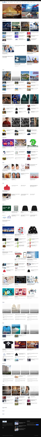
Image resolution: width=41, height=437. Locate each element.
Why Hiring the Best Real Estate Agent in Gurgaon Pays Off (32, 375)
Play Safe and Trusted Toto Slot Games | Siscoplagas (20, 314)
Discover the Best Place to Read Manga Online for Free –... (10, 151)
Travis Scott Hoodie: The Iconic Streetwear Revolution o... (9, 238)
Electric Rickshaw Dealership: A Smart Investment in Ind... (10, 130)
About (7, 0)
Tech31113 (15, 297)
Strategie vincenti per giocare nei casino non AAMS (9, 396)
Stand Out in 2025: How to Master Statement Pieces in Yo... (19, 234)
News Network (10, 0)
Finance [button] (20, 2)
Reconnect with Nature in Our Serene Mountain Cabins (22, 400)
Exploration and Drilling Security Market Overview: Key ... (34, 245)
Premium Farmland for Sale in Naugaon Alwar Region (20, 380)
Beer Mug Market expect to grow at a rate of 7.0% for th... (16, 215)
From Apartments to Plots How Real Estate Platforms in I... (22, 375)
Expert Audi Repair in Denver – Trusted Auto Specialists (10, 133)
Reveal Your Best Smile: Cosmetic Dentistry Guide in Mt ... (33, 164)
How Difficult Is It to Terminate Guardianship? (5, 199)
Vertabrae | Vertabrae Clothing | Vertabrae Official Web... (8, 349)
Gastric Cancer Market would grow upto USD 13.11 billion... (25, 215)
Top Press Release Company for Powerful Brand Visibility (34, 39)
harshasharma (20, 246)
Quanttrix (15, 260)
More (34, 2)
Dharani (15, 46)
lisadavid (22, 312)
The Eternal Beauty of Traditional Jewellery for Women (9, 111)
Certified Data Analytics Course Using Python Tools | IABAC (20, 64)
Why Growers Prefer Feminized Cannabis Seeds (22, 403)
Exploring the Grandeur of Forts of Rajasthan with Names (34, 82)
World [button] (25, 2)
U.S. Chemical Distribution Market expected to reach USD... (33, 215)
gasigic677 (22, 195)
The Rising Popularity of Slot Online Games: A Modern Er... (32, 314)
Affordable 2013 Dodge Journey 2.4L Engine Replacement (24, 125)
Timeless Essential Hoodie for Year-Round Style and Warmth (25, 102)
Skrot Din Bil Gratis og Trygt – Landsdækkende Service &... (34, 133)
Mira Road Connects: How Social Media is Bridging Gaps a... (8, 154)
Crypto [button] (14, 2)
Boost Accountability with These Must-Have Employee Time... (7, 296)
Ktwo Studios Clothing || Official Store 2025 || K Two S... (34, 270)
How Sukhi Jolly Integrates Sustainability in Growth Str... (32, 266)
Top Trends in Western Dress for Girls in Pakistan (33, 102)
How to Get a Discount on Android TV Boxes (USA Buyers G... (34, 158)
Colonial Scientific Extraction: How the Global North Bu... (22, 335)
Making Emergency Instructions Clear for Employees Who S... (32, 64)
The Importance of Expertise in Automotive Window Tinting (34, 130)
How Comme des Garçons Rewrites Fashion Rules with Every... (22, 353)
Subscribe (37, 424)
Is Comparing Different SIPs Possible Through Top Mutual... (32, 259)
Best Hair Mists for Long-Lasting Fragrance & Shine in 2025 (15, 211)
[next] (20, 11)
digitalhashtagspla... (8, 264)
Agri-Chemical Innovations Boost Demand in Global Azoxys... (32, 317)
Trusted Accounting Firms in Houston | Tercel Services (34, 263)
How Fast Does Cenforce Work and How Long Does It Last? (6, 170)
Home (8, 2)
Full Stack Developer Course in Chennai (20, 45)
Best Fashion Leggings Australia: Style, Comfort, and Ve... (34, 359)
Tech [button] (22, 2)
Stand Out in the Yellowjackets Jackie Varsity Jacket (10, 108)
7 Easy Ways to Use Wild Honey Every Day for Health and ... (6, 179)
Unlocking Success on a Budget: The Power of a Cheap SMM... (7, 284)
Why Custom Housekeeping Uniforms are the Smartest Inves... (6, 393)
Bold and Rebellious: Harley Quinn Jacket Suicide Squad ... (34, 105)
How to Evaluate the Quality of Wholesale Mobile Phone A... (6, 102)
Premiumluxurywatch (33, 112)
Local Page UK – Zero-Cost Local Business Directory (8, 234)
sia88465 (31, 312)
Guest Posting (17, 0)
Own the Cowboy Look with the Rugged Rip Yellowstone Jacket (34, 108)
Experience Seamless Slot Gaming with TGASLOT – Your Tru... (8, 314)
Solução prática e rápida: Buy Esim (6, 332)
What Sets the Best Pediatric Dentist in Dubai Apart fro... (25, 173)
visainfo (19, 89)
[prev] (3, 11)
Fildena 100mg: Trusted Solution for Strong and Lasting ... (25, 170)
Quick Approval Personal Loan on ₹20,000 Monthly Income (20, 270)
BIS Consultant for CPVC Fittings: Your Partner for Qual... (10, 359)
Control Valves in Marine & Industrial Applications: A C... (22, 238)
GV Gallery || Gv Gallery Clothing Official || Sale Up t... (34, 154)
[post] (12, 11)
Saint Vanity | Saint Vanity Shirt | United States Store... (25, 211)
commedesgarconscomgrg (8, 354)
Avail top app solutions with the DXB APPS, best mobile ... (20, 284)
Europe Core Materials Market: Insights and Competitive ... (34, 242)
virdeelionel (7, 109)
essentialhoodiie (13, 312)
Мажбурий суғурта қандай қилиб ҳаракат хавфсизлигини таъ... (34, 185)
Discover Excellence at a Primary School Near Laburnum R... (7, 53)
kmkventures (20, 264)
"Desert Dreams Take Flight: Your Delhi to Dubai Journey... (10, 88)
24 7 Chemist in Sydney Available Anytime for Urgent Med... (24, 332)
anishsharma (28, 148)
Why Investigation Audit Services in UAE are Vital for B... (9, 263)
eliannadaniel (7, 246)
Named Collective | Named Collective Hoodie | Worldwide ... (9, 270)
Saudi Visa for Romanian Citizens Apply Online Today (22, 88)
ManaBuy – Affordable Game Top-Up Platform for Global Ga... (34, 151)
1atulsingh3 (16, 381)
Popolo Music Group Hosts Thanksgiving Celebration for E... (9, 39)
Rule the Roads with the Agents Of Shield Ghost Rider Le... (22, 108)
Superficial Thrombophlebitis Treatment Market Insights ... (21, 245)
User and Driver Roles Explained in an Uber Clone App (20, 296)
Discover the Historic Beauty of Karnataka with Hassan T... (22, 82)
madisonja (3, 128)
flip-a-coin (19, 152)
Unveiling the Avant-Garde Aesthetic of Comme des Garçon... (10, 353)
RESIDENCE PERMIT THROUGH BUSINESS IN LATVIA (34, 400)
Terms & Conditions (36, 435)
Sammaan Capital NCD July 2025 (22, 266)
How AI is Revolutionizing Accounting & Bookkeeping (10, 266)
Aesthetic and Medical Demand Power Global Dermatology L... (20, 317)
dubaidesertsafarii (32, 89)
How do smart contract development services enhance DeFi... (6, 220)
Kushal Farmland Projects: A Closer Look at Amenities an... (8, 375)
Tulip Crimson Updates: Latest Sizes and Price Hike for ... (6, 372)
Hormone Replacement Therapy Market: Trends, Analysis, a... (35, 238)
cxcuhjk (3, 350)
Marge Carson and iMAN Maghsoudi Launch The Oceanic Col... (25, 17)
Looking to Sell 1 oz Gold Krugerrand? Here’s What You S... (10, 245)
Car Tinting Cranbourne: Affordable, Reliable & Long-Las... (33, 125)
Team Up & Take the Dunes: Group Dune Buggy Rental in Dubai (34, 85)
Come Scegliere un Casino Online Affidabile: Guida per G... (31, 349)
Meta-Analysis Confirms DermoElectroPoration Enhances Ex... (22, 39)
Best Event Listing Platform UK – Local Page (10, 32)
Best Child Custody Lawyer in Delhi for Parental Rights (16, 194)
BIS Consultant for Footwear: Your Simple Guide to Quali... (22, 359)
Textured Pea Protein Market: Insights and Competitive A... (22, 242)
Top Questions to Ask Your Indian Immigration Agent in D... (16, 79)
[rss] (3, 427)
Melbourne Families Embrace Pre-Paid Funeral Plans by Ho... (34, 35)
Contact (3, 0)
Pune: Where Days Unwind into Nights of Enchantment (20, 154)
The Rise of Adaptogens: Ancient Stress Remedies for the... (6, 311)
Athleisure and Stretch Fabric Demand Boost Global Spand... (34, 311)
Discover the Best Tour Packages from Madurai (24, 79)
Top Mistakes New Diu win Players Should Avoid (32, 147)
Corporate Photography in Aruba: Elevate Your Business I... (15, 332)
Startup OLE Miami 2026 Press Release (34, 32)
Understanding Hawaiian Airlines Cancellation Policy (33, 79)
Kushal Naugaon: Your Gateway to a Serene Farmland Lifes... (25, 372)
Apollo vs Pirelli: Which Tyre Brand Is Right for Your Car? (22, 133)
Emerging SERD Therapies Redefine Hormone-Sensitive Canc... (32, 353)
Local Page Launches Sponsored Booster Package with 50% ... (22, 32)
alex (3, 17)
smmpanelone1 (3, 285)
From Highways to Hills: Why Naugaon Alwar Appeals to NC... (16, 372)
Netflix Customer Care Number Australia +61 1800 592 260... (25, 393)
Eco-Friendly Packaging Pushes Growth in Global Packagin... (32, 356)
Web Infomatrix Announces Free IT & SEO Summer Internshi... (33, 29)
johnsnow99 (7, 152)
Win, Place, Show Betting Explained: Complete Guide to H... (24, 29)
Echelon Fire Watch (33, 396)
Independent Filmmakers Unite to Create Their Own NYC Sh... (22, 35)
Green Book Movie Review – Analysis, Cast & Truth (15, 29)
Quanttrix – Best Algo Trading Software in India (20, 259)
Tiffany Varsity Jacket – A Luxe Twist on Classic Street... (22, 111)
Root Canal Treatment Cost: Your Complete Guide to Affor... (33, 179)
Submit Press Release (13, 0)
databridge (12, 216)
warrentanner (16, 148)
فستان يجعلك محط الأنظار (23, 185)
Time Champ (3, 297)
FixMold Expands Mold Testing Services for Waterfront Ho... (9, 35)
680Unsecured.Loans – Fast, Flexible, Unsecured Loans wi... (7, 252)
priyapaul (12, 195)
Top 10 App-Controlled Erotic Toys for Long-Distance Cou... (20, 158)
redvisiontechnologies (28, 260)
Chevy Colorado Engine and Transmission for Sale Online (15, 125)
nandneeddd (16, 85)
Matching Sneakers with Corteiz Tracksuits (15, 102)
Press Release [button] (11, 2)
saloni (27, 285)
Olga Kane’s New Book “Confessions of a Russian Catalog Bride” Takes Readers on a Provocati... (29, 10)
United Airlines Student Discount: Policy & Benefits (6, 79)
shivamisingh (16, 128)
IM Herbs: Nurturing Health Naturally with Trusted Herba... (25, 311)
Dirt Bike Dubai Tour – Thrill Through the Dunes (34, 88)
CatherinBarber (4, 403)
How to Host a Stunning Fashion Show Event (20, 147)
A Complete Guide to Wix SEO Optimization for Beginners (31, 284)
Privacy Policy (5, 0)
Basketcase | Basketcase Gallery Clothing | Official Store (5, 191)
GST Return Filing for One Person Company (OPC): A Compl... (8, 317)
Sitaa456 (28, 320)
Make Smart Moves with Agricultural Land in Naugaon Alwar (8, 381)
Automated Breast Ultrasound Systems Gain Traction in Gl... (32, 319)
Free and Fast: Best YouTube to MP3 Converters (7, 147)
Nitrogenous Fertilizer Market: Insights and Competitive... (10, 242)
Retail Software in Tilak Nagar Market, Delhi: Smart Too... (10, 400)
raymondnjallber (28, 128)
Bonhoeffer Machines (33, 332)
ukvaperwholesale (4, 105)
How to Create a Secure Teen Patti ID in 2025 (10, 158)
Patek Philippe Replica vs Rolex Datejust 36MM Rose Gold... (35, 111)
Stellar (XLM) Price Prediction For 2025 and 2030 (6, 211)
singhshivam (4, 376)
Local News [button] (28, 2)
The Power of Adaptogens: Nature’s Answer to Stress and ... (24, 194)
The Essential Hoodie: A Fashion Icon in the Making (15, 311)
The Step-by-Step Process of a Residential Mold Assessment (22, 396)
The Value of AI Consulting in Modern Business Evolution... (10, 335)
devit (2, 148)
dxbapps (15, 285)
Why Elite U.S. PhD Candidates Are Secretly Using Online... (31, 53)
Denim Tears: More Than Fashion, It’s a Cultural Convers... (32, 234)
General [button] (31, 2)
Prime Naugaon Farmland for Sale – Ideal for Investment (32, 380)
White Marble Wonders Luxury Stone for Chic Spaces (34, 393)
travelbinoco (7, 89)
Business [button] (17, 2)
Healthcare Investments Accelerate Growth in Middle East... (8, 356)
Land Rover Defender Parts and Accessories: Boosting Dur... (22, 130)
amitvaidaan (7, 112)
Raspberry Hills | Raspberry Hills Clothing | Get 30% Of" (7, 125)
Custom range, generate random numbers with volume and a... (22, 151)
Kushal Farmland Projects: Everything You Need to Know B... (34, 372)
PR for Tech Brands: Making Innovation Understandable (7, 56)
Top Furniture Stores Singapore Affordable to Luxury (16, 393)
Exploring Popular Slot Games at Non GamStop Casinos (20, 349)
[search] (38, 2)
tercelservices (32, 264)
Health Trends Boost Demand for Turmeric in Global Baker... (20, 356)
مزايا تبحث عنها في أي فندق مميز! (15, 185)
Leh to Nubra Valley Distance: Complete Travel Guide (10, 85)
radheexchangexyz (32, 403)
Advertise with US (20, 0)
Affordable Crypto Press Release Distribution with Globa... (6, 29)
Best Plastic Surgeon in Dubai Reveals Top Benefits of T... (16, 179)
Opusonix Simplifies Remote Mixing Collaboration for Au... (34, 17)
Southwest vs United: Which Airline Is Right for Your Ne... (10, 82)
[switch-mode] (38, 0)
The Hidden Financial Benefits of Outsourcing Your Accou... (22, 263)
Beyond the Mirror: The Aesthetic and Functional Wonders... (16, 170)
